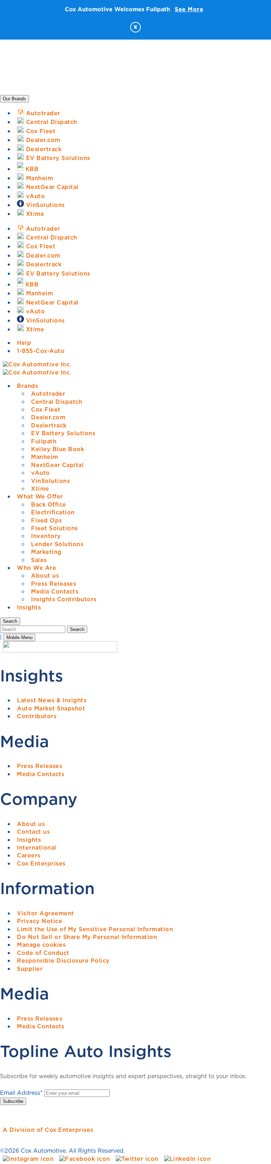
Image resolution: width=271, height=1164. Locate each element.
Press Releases (53, 583)
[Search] (33, 629)
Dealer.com (48, 417)
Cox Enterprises (41, 863)
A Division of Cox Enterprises (48, 1130)
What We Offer (40, 496)
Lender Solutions (57, 544)
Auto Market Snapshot (51, 708)
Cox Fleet (46, 409)
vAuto (40, 473)
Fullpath (43, 441)
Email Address (21, 1093)
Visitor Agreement (45, 913)
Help (24, 343)
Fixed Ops (46, 520)
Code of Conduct (43, 953)
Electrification (53, 512)
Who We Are (36, 568)
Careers (29, 855)
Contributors (36, 716)
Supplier (30, 969)
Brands (27, 386)
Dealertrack (49, 425)
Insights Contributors (64, 599)
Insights (29, 607)
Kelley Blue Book (57, 449)
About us (45, 575)
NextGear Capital (57, 465)
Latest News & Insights (51, 700)
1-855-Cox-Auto (41, 351)
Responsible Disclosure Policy (63, 960)
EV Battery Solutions (63, 433)
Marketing (46, 552)
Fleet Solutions (54, 528)
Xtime (40, 488)
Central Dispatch (56, 402)
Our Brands (14, 98)
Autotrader (48, 393)
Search (77, 629)
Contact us (33, 831)
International (36, 847)
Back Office (48, 504)
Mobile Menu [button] (19, 637)
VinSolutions (50, 481)
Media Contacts (54, 591)
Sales (39, 560)
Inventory (46, 536)
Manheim (44, 457)
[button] (10, 621)
